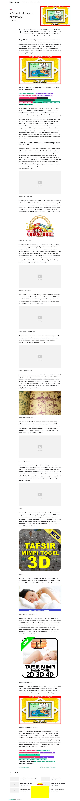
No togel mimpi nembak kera (47, 752)
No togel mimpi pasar (24, 759)
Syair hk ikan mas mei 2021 (26, 102)
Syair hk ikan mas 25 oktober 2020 (43, 93)
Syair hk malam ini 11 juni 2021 (26, 93)
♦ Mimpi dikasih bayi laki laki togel (28, 778)
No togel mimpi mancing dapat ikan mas (29, 752)
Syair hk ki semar (38, 102)
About (39, 2)
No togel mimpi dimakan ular (26, 761)
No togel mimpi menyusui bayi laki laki (44, 761)
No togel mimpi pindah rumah (26, 763)
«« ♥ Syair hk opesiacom (23, 767)
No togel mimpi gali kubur (47, 757)
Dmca (28, 2)
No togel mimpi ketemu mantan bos (28, 750)
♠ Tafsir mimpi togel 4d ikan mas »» (48, 767)
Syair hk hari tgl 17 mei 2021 (26, 104)
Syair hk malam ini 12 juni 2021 (26, 100)
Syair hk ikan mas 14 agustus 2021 (44, 95)
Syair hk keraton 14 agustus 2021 (27, 95)
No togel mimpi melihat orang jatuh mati (29, 755)
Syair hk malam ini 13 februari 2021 (27, 97)
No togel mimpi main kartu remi (39, 759)
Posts (43, 2)
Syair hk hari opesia (43, 97)
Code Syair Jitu (11, 799)
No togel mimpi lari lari (44, 750)
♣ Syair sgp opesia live (56, 778)
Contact (23, 2)
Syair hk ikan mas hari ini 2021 (43, 100)
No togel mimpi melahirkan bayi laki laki (29, 757)
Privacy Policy (33, 2)
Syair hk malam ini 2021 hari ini (51, 102)
